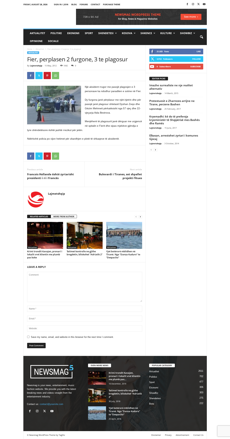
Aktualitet (37, 33)
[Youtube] (204, 4)
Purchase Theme (111, 4)
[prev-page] (136, 217)
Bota (151, 403)
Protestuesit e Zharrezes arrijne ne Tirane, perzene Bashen (172, 102)
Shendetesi (106, 33)
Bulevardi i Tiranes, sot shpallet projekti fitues (120, 176)
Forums (84, 4)
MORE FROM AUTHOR (63, 216)
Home (29, 49)
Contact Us (198, 435)
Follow (196, 59)
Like (199, 51)
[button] (201, 37)
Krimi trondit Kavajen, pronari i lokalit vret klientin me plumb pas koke (44, 254)
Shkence (146, 33)
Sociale (53, 41)
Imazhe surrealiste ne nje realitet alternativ (171, 86)
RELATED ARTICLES (39, 216)
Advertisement (182, 435)
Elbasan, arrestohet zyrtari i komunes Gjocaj (173, 137)
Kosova (127, 33)
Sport (89, 33)
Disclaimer (156, 435)
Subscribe (195, 66)
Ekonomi (73, 33)
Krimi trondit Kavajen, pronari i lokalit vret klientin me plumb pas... (124, 376)
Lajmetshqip (36, 65)
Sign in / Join (61, 4)
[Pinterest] (47, 75)
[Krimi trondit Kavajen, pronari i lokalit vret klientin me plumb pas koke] (45, 235)
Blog (74, 4)
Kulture (166, 33)
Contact (95, 4)
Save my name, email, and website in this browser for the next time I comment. (72, 337)
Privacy (168, 435)
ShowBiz (186, 33)
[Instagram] (193, 4)
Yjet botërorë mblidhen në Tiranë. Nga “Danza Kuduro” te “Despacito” (123, 254)
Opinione (36, 41)
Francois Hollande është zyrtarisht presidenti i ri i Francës (50, 176)
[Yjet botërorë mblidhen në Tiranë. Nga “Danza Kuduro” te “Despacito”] (124, 235)
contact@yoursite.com (51, 404)
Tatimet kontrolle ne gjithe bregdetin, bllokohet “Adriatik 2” (84, 253)
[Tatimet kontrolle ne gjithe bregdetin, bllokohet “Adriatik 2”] (85, 235)
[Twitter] (198, 4)
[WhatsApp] (55, 75)
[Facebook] (187, 4)
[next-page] (140, 217)
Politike (56, 33)
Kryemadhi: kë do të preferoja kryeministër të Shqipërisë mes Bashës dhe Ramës (174, 120)
